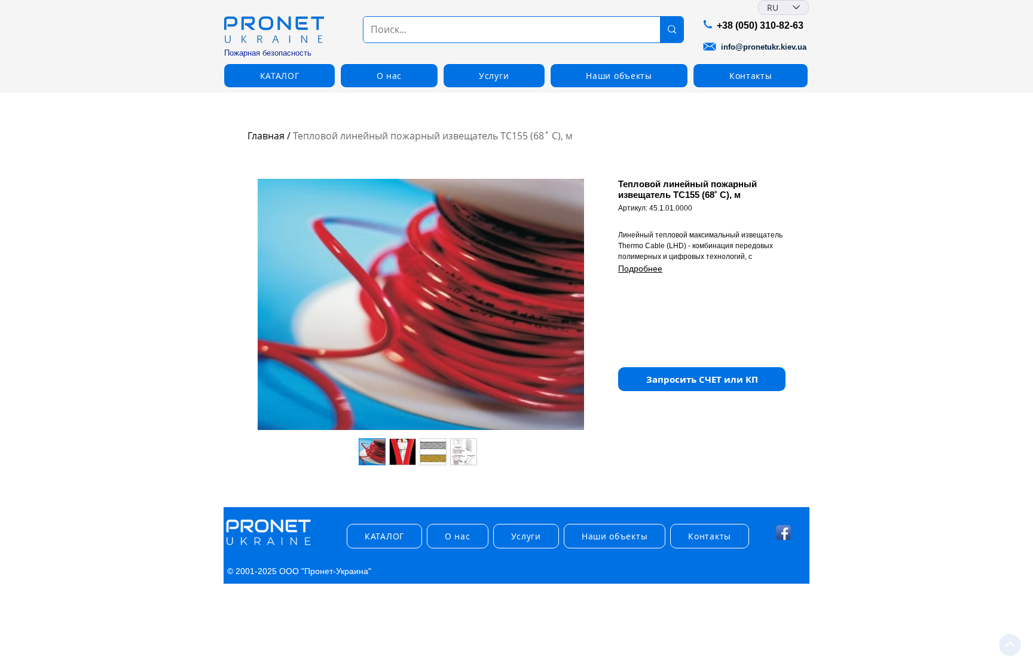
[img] (268, 545)
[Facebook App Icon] (783, 532)
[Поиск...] (671, 29)
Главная (266, 135)
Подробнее (640, 268)
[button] (279, 75)
